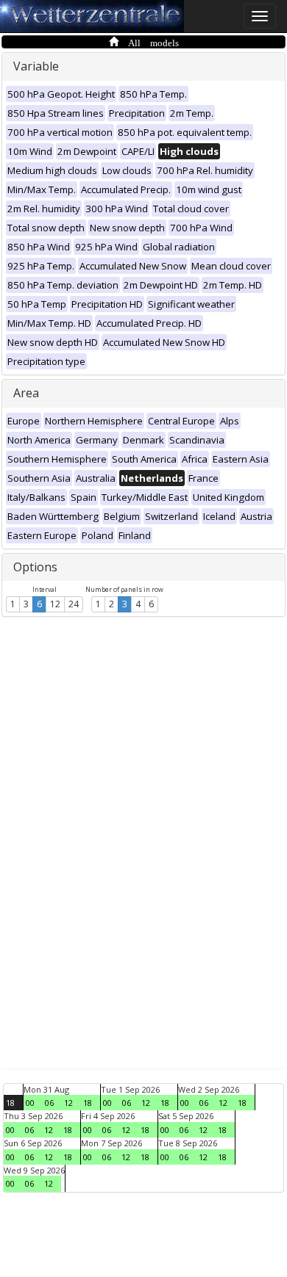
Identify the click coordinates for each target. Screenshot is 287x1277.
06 (49, 1102)
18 (10, 1102)
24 (73, 604)
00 (30, 1102)
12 (55, 604)
